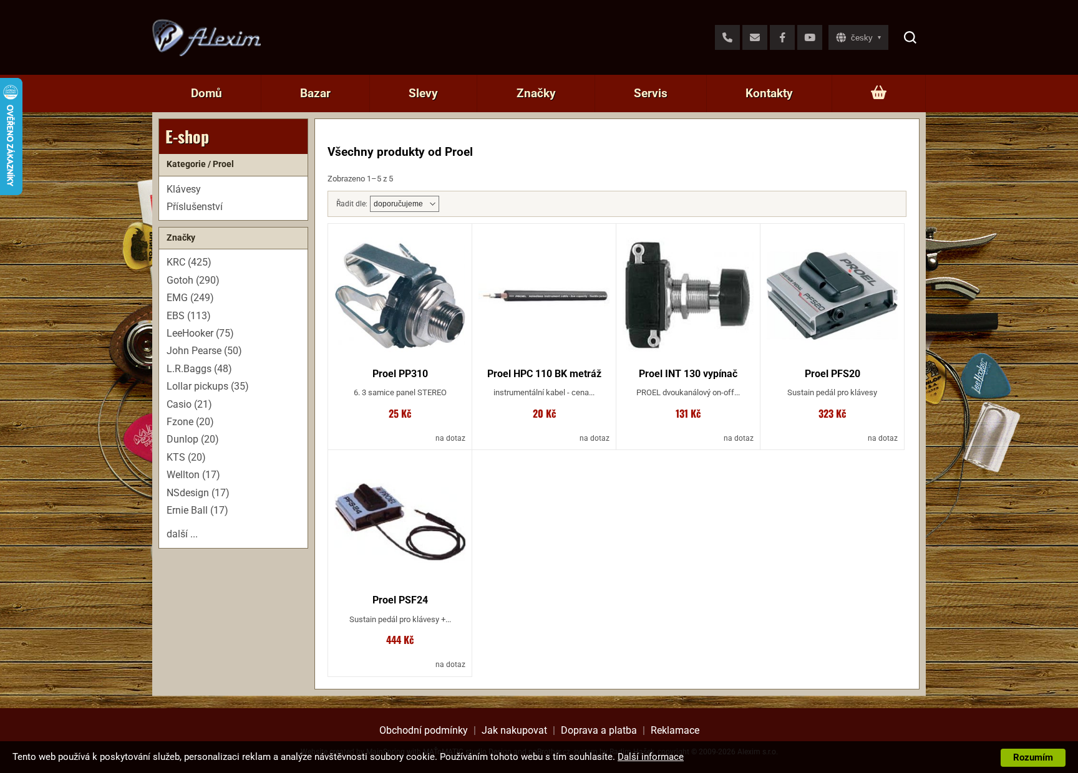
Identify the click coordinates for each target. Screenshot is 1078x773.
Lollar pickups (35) (208, 386)
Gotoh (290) (193, 280)
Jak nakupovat (514, 730)
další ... (182, 534)
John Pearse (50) (204, 351)
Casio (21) (189, 404)
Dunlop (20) (193, 439)
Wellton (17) (193, 475)
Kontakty (769, 93)
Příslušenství (195, 207)
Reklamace (675, 730)
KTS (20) (186, 457)
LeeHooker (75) (200, 333)
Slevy (423, 93)
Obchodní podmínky (423, 730)
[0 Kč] (878, 93)
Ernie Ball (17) (197, 510)
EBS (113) (189, 316)
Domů (206, 93)
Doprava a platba (599, 730)
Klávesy (184, 189)
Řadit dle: (351, 203)
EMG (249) (190, 298)
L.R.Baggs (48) (199, 369)
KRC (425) (189, 262)
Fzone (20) (190, 422)
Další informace (651, 756)
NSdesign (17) (198, 493)
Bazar (315, 93)
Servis (651, 93)
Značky (536, 93)
